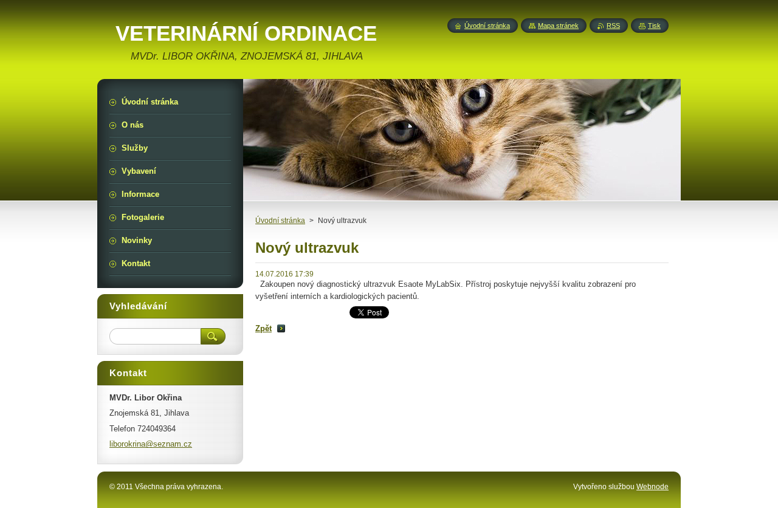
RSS (613, 25)
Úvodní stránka (280, 220)
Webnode (652, 486)
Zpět (263, 328)
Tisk (654, 25)
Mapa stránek (558, 25)
